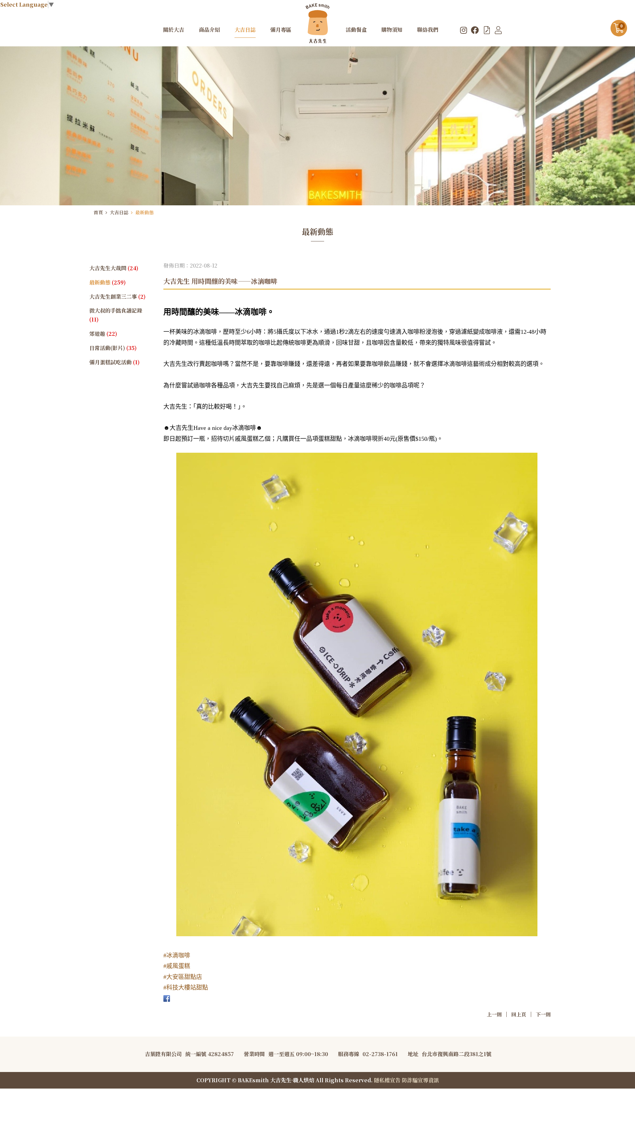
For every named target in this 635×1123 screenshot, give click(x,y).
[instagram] (463, 29)
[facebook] (475, 29)
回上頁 (518, 1014)
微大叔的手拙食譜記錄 (115, 315)
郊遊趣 (103, 333)
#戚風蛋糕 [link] (176, 966)
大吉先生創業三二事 (117, 296)
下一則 (543, 1014)
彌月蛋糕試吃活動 (114, 362)
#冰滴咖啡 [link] (176, 955)
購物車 (621, 26)
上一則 (494, 1014)
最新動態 (144, 212)
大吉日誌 (119, 212)
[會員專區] (498, 29)
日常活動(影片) (113, 348)
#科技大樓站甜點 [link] (185, 987)
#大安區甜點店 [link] (182, 977)
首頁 (98, 212)
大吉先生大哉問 (113, 268)
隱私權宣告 (387, 1080)
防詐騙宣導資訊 (420, 1080)
